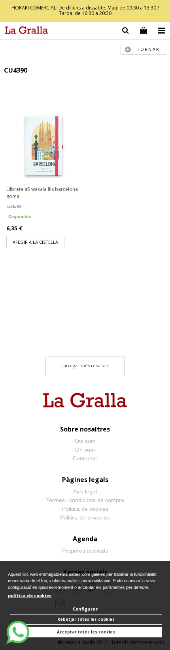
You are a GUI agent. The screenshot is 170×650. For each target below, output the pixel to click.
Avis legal (85, 491)
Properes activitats (85, 550)
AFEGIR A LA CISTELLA (35, 242)
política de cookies (29, 595)
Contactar (85, 458)
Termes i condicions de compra (85, 500)
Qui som (85, 441)
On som (85, 449)
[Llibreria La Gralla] (24, 31)
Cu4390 (13, 206)
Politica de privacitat (85, 517)
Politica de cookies (85, 509)
